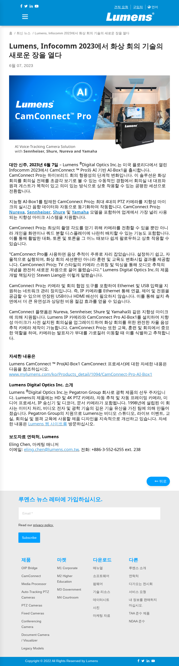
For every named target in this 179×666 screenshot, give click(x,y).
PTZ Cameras (31, 605)
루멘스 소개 (137, 568)
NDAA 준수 (137, 621)
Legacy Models (32, 648)
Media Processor (33, 584)
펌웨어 (98, 584)
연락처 (134, 576)
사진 (96, 608)
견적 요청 (121, 7)
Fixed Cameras (32, 613)
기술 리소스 (101, 592)
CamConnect (31, 576)
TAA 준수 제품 (139, 613)
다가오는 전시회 (141, 584)
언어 (154, 7)
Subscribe (29, 537)
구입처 (138, 7)
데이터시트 (101, 600)
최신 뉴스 (24, 33)
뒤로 (162, 481)
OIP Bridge (29, 568)
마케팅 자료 (101, 615)
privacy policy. (43, 525)
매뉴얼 (98, 568)
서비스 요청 (137, 592)
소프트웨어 (101, 576)
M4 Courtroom (68, 597)
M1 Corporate (67, 568)
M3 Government (69, 589)
